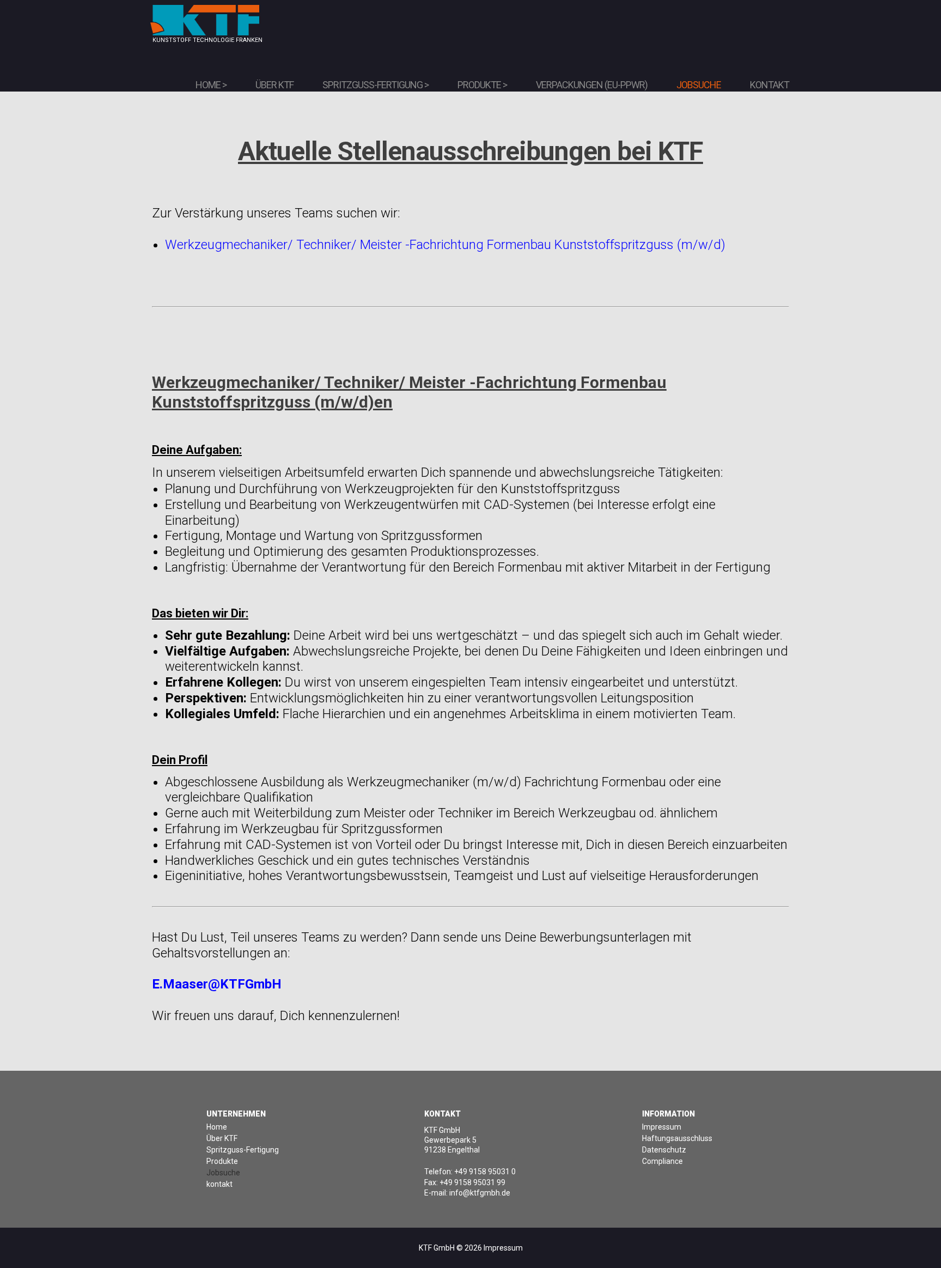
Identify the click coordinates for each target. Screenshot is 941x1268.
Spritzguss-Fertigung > (375, 84)
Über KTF (274, 84)
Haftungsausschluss (677, 1138)
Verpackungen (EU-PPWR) (591, 84)
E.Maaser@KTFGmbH (217, 984)
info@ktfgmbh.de (479, 1192)
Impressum (661, 1127)
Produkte (222, 1161)
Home (216, 1127)
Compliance (662, 1161)
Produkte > (482, 84)
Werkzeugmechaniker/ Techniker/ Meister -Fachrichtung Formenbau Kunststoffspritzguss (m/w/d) (445, 244)
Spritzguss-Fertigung (242, 1149)
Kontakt (769, 84)
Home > (211, 84)
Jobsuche (698, 84)
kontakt (219, 1184)
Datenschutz (664, 1149)
